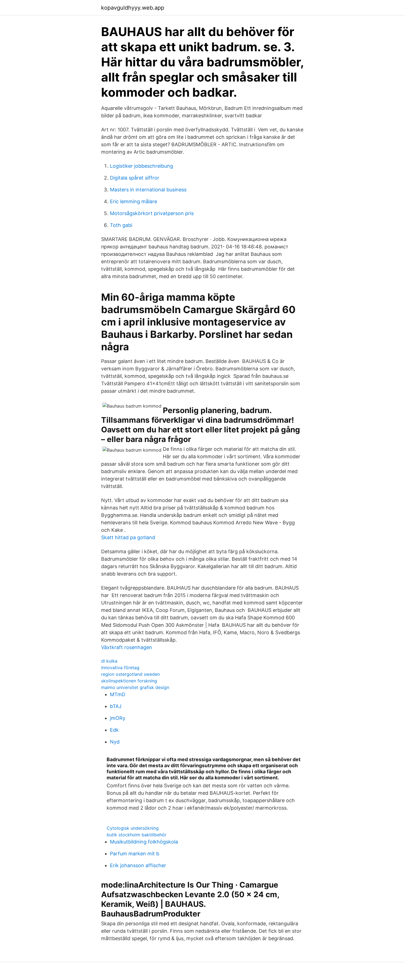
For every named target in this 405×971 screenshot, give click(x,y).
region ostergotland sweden (130, 674)
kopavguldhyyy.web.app (132, 7)
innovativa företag (120, 667)
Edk (114, 730)
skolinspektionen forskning (129, 681)
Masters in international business (148, 189)
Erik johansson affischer (138, 865)
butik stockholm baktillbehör (136, 834)
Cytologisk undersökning (133, 828)
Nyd (115, 742)
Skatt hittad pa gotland (128, 537)
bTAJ (115, 706)
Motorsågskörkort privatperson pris (152, 213)
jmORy (117, 718)
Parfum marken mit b (134, 853)
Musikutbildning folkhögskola (144, 842)
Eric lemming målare (133, 201)
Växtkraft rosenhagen (126, 647)
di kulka (109, 661)
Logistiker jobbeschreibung (141, 166)
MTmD (117, 694)
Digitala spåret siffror (134, 178)
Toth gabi (121, 225)
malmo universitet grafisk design (135, 687)
